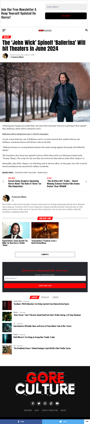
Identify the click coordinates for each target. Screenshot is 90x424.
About (37, 410)
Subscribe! (28, 410)
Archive (63, 410)
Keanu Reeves (43, 172)
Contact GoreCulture (50, 410)
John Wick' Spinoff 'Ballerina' (26, 172)
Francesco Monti (17, 57)
